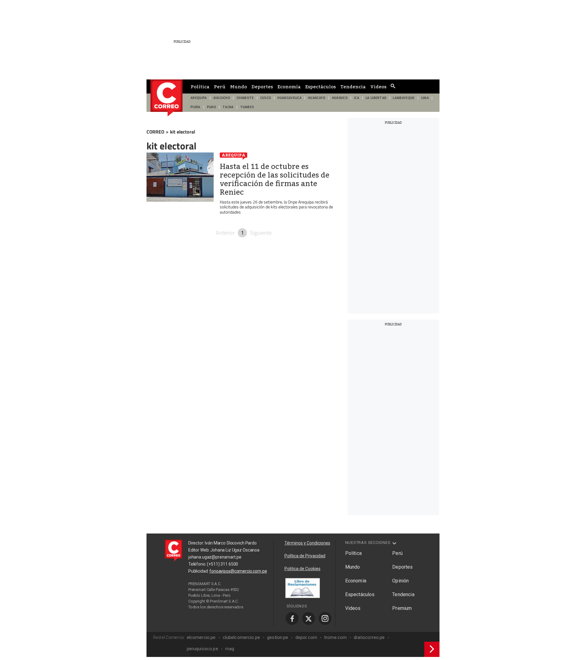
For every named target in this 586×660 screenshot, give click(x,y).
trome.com (335, 637)
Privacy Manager (228, 612)
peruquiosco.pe (202, 648)
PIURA (195, 107)
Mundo (238, 86)
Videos (378, 86)
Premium (402, 608)
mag (229, 648)
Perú (220, 86)
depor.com (306, 637)
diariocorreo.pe (369, 637)
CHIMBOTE (245, 98)
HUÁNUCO (340, 98)
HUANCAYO (317, 98)
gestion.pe (277, 637)
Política (200, 86)
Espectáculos (320, 86)
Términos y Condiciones (307, 543)
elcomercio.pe (201, 637)
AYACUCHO (221, 98)
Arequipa (233, 154)
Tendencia (353, 86)
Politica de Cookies (302, 568)
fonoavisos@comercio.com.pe (238, 571)
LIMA (425, 98)
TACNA (228, 107)
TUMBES (247, 107)
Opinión (400, 581)
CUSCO (265, 98)
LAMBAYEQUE (403, 98)
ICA (356, 98)
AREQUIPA (198, 98)
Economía (289, 86)
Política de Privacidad (304, 555)
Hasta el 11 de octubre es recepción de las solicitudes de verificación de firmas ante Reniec (274, 179)
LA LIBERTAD (376, 98)
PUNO (211, 107)
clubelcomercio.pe (241, 637)
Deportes (262, 86)
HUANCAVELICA (289, 98)
